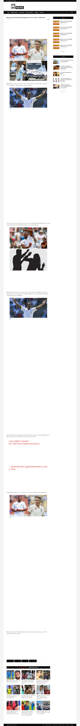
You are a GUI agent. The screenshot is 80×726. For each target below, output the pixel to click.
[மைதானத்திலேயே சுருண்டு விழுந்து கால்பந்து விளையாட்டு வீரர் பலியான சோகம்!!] (28, 675)
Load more (63, 51)
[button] (71, 12)
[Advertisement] (50, 6)
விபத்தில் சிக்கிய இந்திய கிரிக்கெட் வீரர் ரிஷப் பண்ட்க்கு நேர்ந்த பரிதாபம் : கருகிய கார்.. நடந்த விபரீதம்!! (43, 712)
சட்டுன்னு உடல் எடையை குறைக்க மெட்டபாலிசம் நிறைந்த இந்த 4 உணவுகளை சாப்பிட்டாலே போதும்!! (66, 86)
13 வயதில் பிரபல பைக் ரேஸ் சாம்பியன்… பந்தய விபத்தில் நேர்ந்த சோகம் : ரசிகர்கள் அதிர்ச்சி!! (13, 696)
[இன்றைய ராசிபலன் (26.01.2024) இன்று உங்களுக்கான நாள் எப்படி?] (56, 35)
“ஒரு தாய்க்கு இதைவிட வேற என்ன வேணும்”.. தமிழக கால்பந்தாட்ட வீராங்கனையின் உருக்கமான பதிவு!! (12, 712)
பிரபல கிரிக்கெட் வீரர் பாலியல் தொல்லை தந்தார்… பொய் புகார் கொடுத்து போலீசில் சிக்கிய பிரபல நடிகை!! (28, 696)
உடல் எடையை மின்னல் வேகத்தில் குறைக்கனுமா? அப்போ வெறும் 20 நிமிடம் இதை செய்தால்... (66, 79)
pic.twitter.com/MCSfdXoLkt (24, 444)
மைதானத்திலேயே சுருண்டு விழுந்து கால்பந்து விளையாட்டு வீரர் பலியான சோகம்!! (28, 682)
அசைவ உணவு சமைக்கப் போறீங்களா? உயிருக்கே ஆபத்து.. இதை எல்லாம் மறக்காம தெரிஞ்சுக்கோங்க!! (66, 67)
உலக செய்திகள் (21, 12)
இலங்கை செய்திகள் (29, 12)
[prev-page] (7, 717)
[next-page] (9, 717)
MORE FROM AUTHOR (33, 667)
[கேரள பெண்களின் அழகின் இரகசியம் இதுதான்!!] (56, 74)
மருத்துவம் (36, 12)
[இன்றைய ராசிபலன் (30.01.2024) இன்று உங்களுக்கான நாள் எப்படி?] (56, 23)
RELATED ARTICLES (23, 667)
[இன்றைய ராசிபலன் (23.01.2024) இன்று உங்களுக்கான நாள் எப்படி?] (56, 41)
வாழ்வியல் (41, 12)
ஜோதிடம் (63, 17)
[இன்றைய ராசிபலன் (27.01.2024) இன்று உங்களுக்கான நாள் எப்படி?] (56, 29)
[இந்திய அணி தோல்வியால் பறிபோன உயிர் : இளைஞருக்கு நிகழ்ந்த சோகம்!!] (13, 675)
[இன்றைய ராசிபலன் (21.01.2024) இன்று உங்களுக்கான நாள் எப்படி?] (56, 47)
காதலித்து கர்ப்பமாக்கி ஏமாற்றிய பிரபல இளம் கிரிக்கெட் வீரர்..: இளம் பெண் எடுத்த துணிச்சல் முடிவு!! (42, 682)
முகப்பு (9, 12)
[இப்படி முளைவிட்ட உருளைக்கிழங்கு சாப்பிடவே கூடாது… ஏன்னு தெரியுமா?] (56, 61)
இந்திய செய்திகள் (14, 12)
